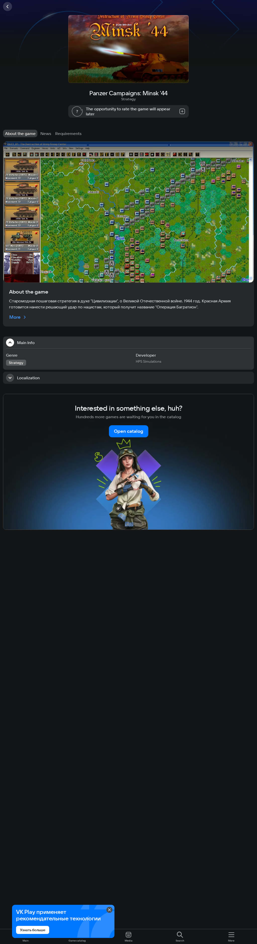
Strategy (128, 99)
